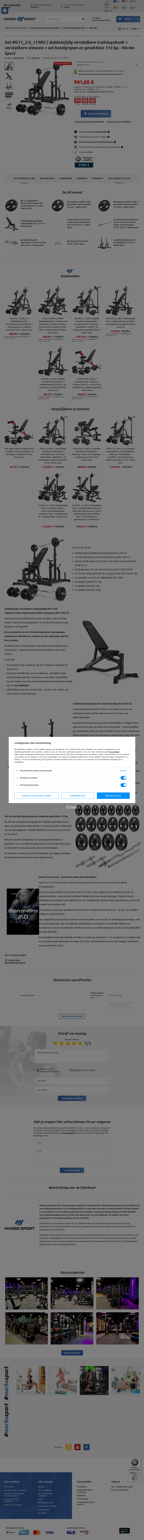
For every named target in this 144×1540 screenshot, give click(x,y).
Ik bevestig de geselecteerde (36, 796)
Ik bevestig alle (113, 796)
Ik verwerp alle (78, 796)
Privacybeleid (113, 752)
